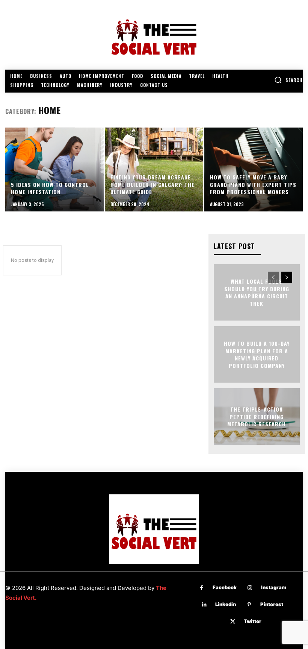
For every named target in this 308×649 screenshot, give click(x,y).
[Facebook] (201, 587)
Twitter (252, 621)
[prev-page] (273, 277)
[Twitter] (232, 621)
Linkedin (225, 604)
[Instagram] (250, 587)
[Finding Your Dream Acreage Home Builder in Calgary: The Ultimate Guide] (154, 169)
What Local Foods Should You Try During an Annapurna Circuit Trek (256, 292)
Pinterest (271, 604)
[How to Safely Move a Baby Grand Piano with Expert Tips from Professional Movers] (253, 169)
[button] (288, 80)
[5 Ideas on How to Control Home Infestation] (54, 169)
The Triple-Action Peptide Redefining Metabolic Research (256, 416)
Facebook (225, 587)
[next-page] (286, 277)
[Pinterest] (249, 604)
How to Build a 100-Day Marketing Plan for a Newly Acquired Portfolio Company (257, 354)
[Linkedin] (204, 604)
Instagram (273, 587)
